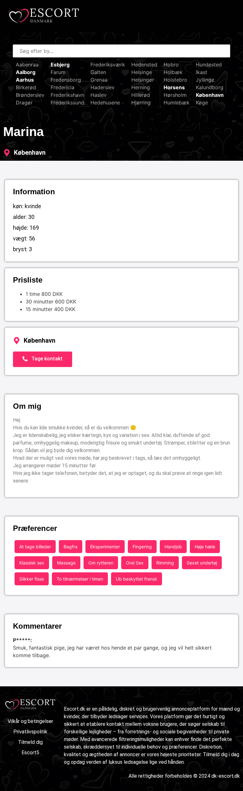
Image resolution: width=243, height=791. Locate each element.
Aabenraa (27, 64)
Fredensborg (66, 80)
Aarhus (25, 80)
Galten (98, 72)
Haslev (98, 95)
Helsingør (142, 80)
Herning (140, 87)
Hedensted (144, 64)
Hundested (209, 64)
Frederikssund (67, 102)
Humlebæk (177, 102)
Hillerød (140, 95)
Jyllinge (205, 80)
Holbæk (173, 72)
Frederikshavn (67, 95)
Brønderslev (30, 95)
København (210, 95)
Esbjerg (60, 64)
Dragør (24, 102)
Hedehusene (105, 102)
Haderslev (102, 87)
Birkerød (26, 87)
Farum (58, 72)
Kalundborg (209, 87)
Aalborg (25, 72)
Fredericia (62, 87)
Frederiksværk (107, 64)
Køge (202, 102)
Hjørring (141, 102)
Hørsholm (175, 95)
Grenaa (99, 80)
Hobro (171, 64)
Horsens (174, 87)
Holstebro (175, 80)
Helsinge (141, 72)
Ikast (201, 72)
